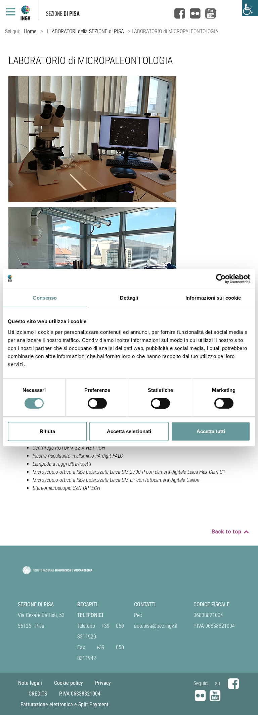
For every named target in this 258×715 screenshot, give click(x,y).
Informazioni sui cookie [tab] (213, 297)
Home (30, 31)
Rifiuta (47, 431)
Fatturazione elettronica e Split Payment (64, 704)
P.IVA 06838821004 (79, 694)
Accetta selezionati (129, 431)
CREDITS (38, 694)
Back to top (227, 531)
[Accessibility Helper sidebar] (250, 8)
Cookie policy (68, 683)
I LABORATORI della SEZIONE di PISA (85, 31)
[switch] (97, 403)
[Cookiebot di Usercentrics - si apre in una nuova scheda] (220, 278)
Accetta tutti (211, 431)
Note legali (30, 683)
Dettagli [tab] (129, 297)
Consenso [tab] (45, 297)
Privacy (103, 683)
